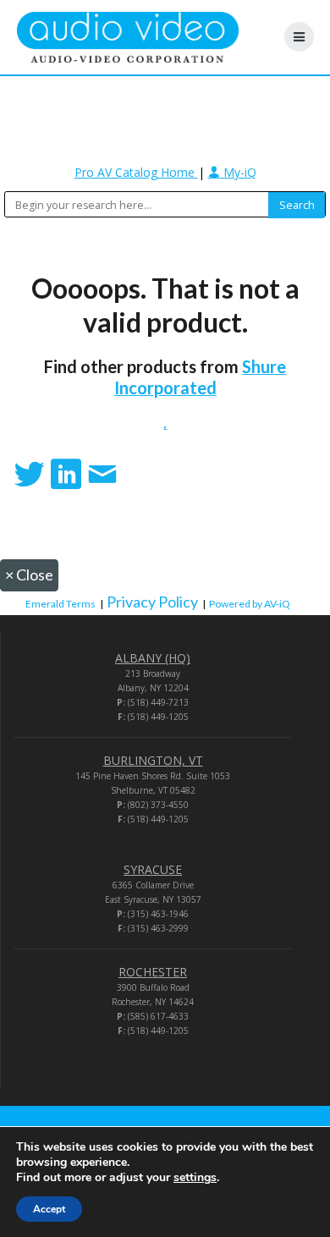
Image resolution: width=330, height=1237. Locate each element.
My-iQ (238, 172)
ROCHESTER (152, 972)
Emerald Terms (60, 603)
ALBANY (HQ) (152, 658)
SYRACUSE (153, 869)
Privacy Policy (152, 601)
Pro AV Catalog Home (136, 172)
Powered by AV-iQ (249, 603)
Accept (49, 1209)
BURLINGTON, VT (153, 760)
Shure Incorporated (200, 377)
